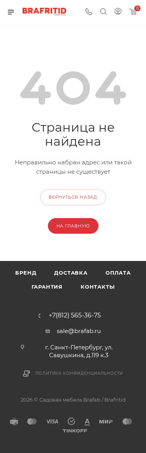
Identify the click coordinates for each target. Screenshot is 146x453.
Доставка (70, 273)
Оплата (118, 273)
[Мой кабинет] (117, 12)
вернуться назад (73, 197)
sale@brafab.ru (79, 331)
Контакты (97, 287)
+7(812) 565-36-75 (75, 315)
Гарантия (47, 287)
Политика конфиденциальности (79, 373)
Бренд (25, 273)
